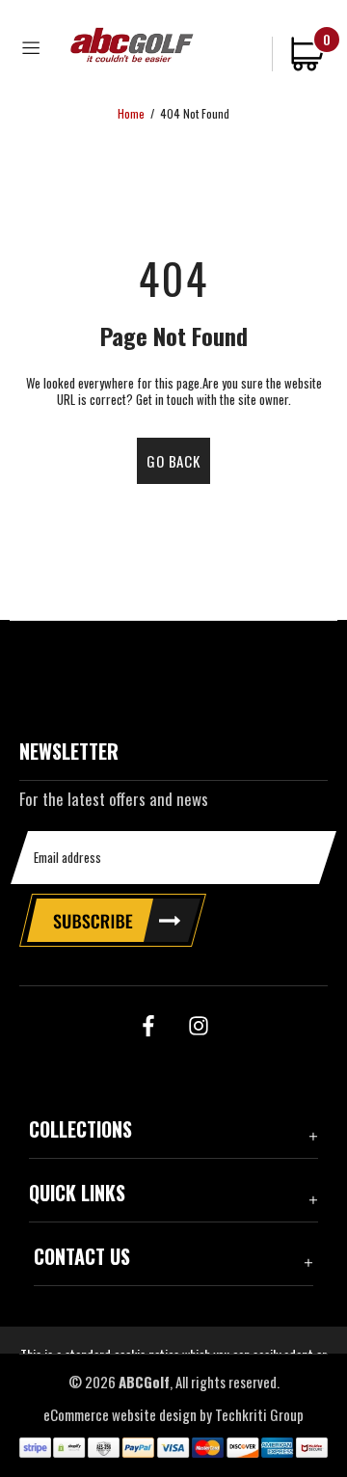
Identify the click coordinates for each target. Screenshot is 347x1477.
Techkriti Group (259, 1415)
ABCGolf (132, 45)
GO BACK (173, 460)
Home (131, 114)
